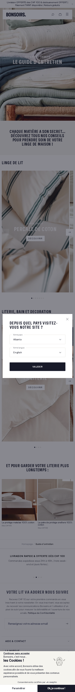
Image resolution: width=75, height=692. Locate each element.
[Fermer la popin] (67, 319)
